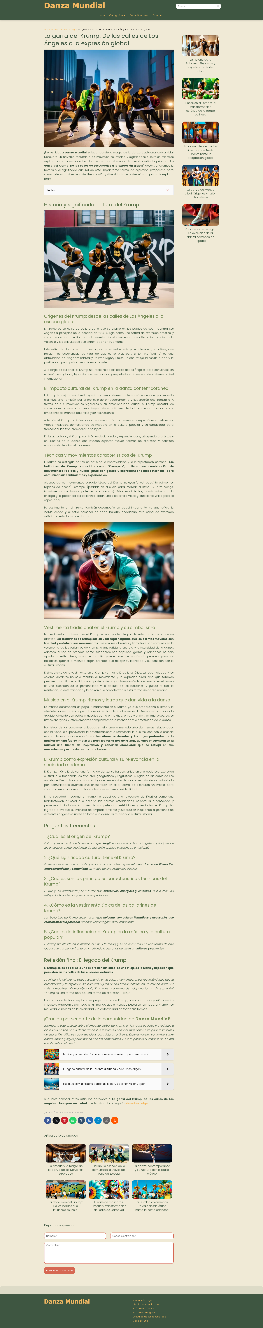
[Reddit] (114, 1120)
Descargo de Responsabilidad (149, 1316)
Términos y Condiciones (146, 1304)
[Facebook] (47, 1120)
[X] (56, 1120)
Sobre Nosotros (139, 15)
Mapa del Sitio (140, 1320)
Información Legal (142, 1300)
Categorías (116, 15)
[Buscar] (218, 6)
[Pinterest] (64, 1120)
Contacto (158, 15)
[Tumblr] (81, 1120)
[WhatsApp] (73, 1120)
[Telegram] (98, 1120)
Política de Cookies (143, 1308)
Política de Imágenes (144, 1312)
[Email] (106, 1120)
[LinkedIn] (89, 1120)
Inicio (102, 15)
